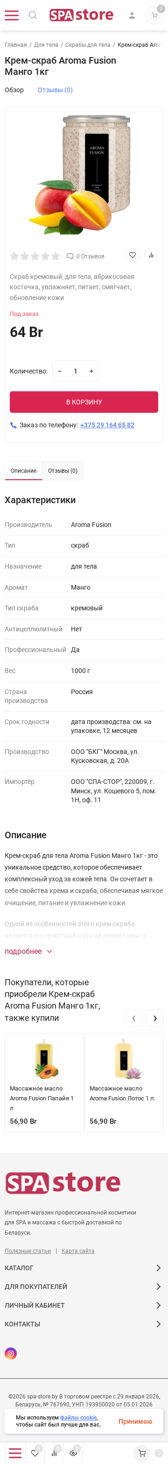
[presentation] (133, 1018)
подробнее (24, 951)
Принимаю (135, 1421)
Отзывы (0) (55, 90)
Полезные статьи (28, 1251)
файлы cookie (78, 1417)
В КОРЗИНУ (84, 402)
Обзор (14, 90)
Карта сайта (78, 1251)
